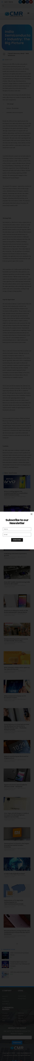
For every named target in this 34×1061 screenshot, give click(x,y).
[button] (31, 514)
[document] (17, 530)
